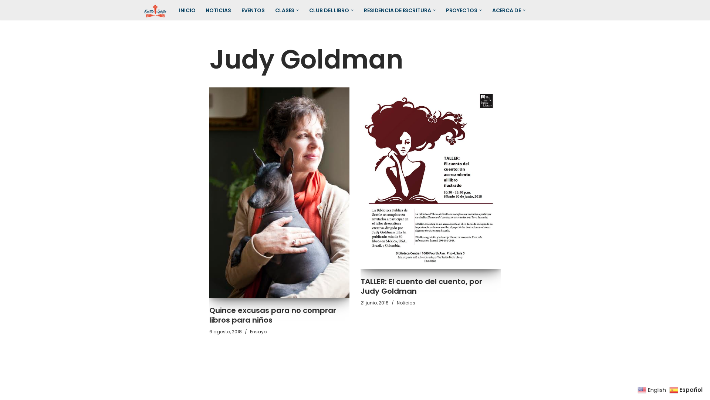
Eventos (253, 10)
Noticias (218, 10)
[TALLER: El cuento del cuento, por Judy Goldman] (431, 178)
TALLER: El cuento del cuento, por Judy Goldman (421, 286)
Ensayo (258, 332)
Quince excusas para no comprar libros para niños (272, 315)
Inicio (187, 10)
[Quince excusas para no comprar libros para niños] (279, 192)
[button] (297, 10)
